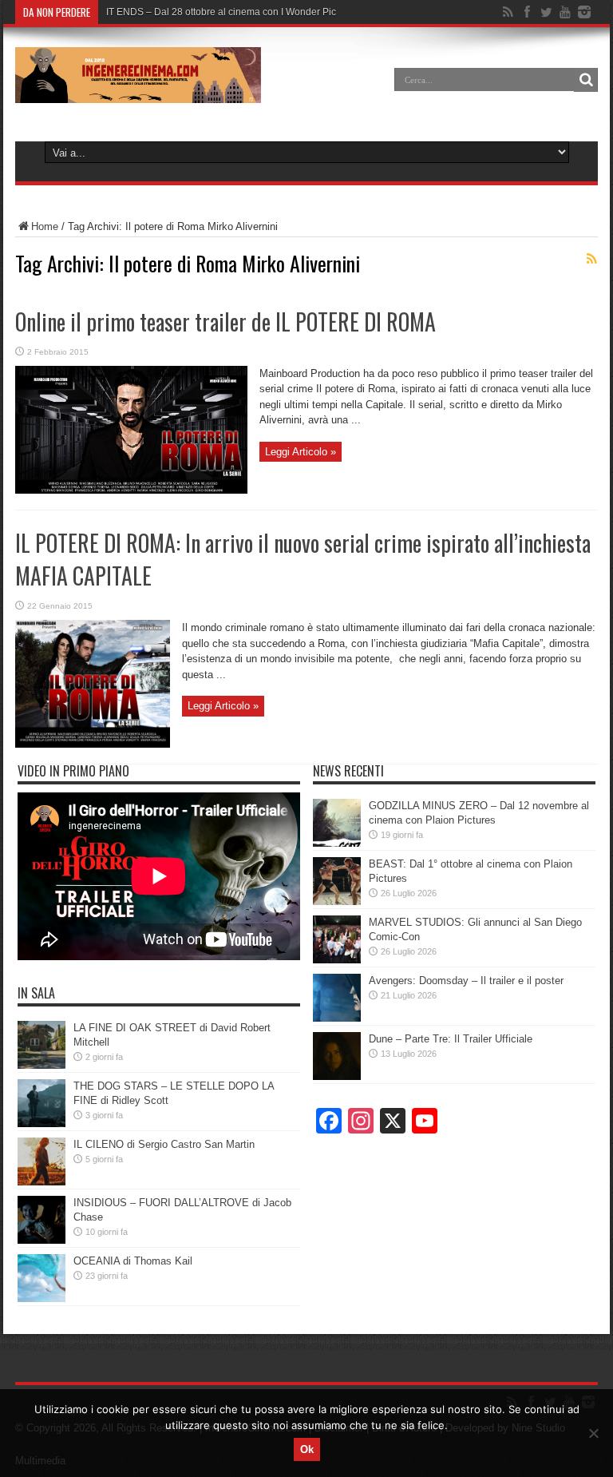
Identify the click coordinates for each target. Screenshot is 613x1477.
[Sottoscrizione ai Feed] (591, 258)
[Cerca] (586, 80)
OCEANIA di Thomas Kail (132, 1261)
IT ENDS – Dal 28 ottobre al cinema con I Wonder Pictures (232, 12)
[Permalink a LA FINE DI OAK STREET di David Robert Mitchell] (41, 1065)
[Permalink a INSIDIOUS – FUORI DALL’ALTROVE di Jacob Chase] (41, 1240)
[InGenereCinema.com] (138, 91)
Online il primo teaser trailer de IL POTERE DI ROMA (225, 321)
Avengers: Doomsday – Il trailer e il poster (466, 981)
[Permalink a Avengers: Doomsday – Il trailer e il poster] (337, 1018)
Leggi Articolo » (300, 452)
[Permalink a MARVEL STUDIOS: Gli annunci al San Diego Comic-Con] (337, 960)
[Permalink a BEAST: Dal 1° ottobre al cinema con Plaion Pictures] (337, 901)
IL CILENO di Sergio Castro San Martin (164, 1144)
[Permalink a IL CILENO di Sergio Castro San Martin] (41, 1182)
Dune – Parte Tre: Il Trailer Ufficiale (450, 1039)
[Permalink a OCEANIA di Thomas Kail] (41, 1298)
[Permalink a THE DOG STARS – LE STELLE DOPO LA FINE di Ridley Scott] (41, 1124)
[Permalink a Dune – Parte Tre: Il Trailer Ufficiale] (337, 1076)
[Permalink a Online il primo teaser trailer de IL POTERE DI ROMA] (131, 490)
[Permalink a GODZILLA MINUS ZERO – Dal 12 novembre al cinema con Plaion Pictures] (337, 843)
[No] (593, 1433)
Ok (307, 1449)
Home (44, 226)
